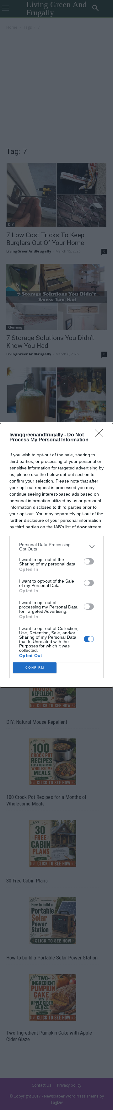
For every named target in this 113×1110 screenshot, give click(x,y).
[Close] (101, 435)
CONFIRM (34, 667)
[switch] (89, 561)
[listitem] (56, 546)
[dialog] (56, 555)
